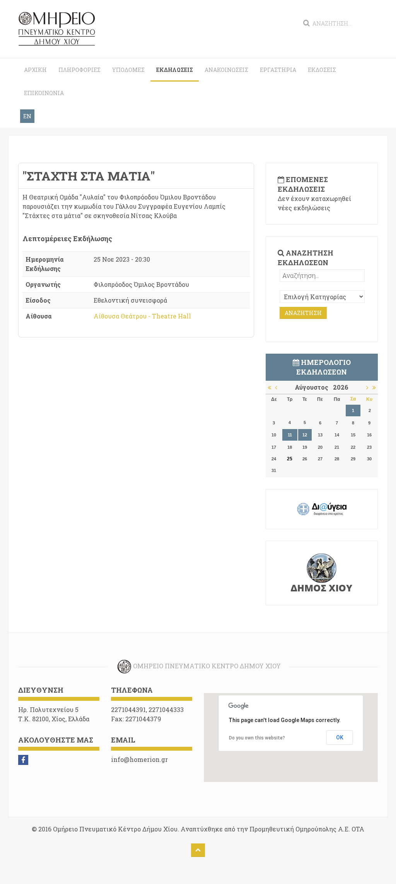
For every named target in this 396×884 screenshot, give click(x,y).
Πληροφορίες (79, 69)
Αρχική (35, 69)
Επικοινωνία (44, 93)
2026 (340, 387)
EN (27, 116)
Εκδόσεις (322, 69)
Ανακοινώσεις (226, 69)
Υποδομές (128, 69)
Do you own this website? (257, 738)
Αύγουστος (314, 387)
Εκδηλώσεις (174, 69)
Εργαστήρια (278, 69)
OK (339, 737)
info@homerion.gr (139, 759)
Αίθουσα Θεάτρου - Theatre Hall (142, 316)
